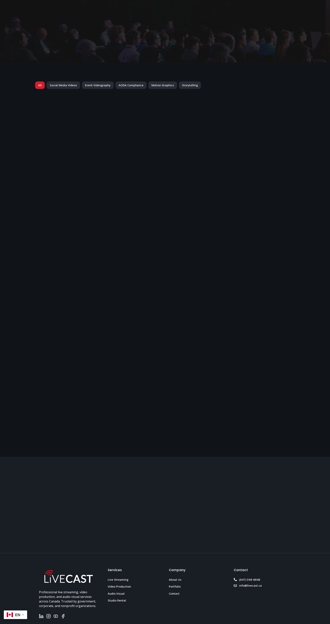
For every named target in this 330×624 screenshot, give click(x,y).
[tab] (40, 85)
